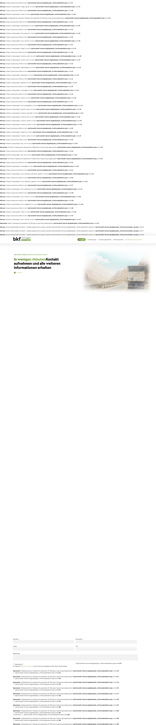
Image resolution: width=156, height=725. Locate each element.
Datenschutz (19, 664)
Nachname (79, 639)
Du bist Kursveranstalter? (134, 240)
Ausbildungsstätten (104, 240)
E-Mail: (15, 646)
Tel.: (77, 646)
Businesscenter (118, 240)
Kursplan (81, 239)
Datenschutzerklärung (26, 666)
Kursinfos (19, 272)
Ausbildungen (92, 240)
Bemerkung (16, 653)
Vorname (16, 639)
